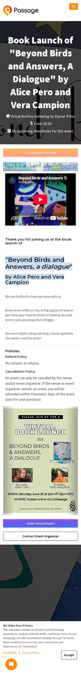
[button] (8, 460)
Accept (69, 655)
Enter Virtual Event (40, 523)
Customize (9, 652)
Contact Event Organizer (40, 536)
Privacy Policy (31, 652)
